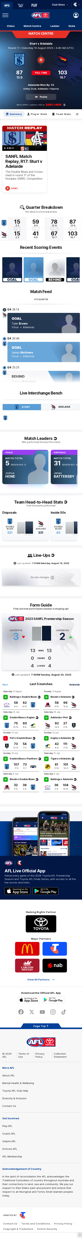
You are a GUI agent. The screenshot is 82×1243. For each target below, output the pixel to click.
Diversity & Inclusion (14, 1098)
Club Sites (58, 4)
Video (11, 25)
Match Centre (32, 25)
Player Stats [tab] (39, 114)
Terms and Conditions (35, 1223)
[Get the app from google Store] (45, 891)
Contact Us (9, 1105)
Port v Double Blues (21, 738)
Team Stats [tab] (63, 114)
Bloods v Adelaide (61, 696)
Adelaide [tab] (64, 406)
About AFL (8, 1075)
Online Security (47, 1228)
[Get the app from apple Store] (17, 891)
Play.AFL (7, 1125)
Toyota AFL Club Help (15, 1090)
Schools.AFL (9, 1148)
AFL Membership (12, 1156)
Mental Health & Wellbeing (18, 1083)
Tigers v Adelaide (61, 758)
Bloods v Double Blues (22, 779)
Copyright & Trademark (18, 1228)
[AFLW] (20, 6)
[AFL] (7, 6)
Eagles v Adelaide (61, 738)
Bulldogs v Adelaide (62, 779)
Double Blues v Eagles (22, 717)
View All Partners (38, 979)
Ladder (54, 25)
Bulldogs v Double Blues (23, 696)
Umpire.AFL (9, 1141)
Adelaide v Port (59, 717)
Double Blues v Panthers (23, 758)
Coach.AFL (8, 1133)
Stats (71, 25)
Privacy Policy (40, 1055)
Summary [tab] (16, 114)
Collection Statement (60, 1055)
